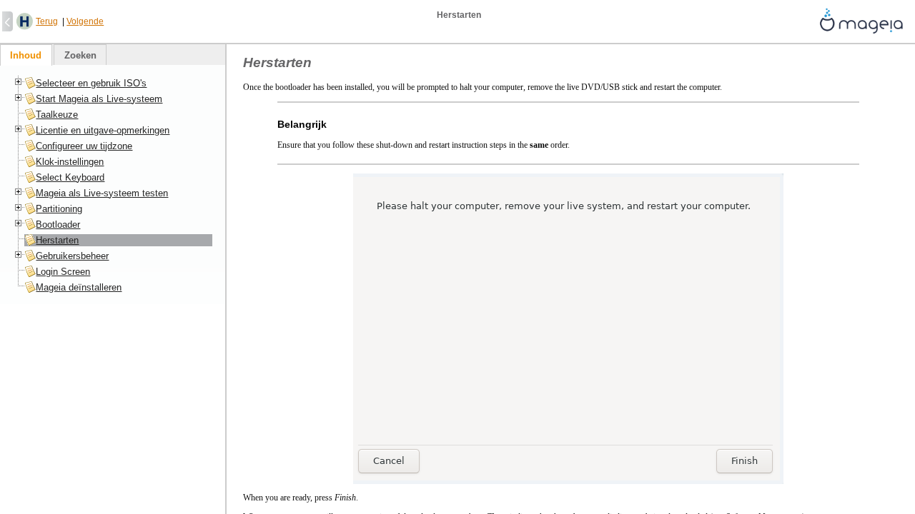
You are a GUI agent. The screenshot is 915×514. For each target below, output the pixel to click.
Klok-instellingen (70, 161)
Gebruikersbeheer (72, 256)
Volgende (85, 21)
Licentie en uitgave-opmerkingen (102, 130)
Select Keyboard (70, 177)
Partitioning (59, 208)
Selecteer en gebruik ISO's (91, 83)
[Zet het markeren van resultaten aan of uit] (24, 22)
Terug (47, 21)
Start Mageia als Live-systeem (99, 99)
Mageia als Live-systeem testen (102, 193)
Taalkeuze (57, 114)
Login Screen (63, 271)
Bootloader (58, 224)
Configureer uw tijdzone (84, 146)
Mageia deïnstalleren (79, 287)
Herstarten (57, 240)
